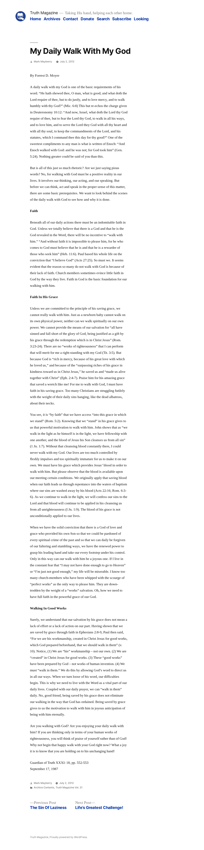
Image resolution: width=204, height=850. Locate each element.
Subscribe (121, 18)
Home (35, 18)
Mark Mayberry (43, 61)
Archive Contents (44, 787)
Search (103, 18)
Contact (70, 18)
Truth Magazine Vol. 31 (69, 787)
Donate (87, 18)
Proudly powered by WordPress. (68, 837)
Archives (52, 18)
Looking (141, 18)
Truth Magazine (44, 12)
